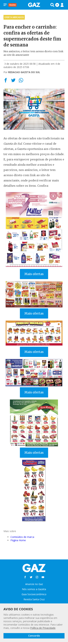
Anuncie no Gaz (34, 584)
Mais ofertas (34, 274)
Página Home (18, 540)
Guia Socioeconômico (34, 594)
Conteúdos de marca (22, 537)
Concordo (34, 635)
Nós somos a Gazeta (34, 589)
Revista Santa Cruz (34, 599)
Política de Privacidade (42, 628)
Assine (12, 4)
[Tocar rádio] (57, 5)
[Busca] (52, 5)
